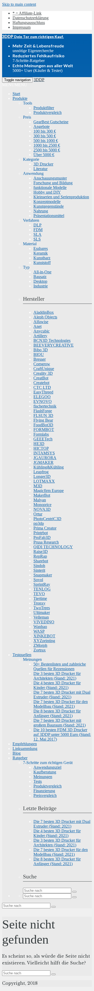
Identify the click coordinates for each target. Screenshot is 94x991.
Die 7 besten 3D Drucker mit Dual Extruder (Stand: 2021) (61, 694)
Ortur (37, 514)
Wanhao (40, 626)
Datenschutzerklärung (31, 18)
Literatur (40, 169)
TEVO (39, 594)
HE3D (38, 443)
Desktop (40, 281)
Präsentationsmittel (48, 215)
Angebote (41, 126)
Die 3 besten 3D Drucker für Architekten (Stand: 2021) (57, 675)
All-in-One (42, 272)
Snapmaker (42, 575)
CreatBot (40, 378)
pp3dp (38, 523)
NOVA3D (42, 509)
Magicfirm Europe (48, 490)
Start (16, 93)
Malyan (39, 500)
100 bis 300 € (44, 131)
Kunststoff (42, 262)
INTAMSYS (44, 453)
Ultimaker (41, 612)
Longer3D (42, 476)
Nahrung (40, 211)
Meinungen (42, 776)
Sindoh (39, 565)
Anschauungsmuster (50, 178)
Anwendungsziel (47, 767)
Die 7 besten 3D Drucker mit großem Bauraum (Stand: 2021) (59, 722)
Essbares (40, 248)
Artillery (40, 336)
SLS (37, 239)
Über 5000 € (43, 154)
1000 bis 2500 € (46, 145)
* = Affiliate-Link (27, 13)
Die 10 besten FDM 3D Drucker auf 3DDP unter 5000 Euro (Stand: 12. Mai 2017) (62, 734)
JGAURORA (44, 458)
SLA (37, 234)
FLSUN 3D (43, 415)
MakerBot (41, 495)
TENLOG (42, 589)
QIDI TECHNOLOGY (53, 547)
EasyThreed (43, 392)
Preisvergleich (45, 795)
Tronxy (39, 603)
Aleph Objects (45, 317)
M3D (37, 486)
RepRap (40, 556)
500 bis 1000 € (45, 140)
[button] (14, 85)
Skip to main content (19, 4)
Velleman (41, 617)
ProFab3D (42, 537)
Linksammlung (25, 748)
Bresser (39, 359)
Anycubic (41, 331)
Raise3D (40, 551)
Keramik (40, 253)
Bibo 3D (40, 350)
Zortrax (39, 650)
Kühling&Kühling (48, 467)
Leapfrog (41, 472)
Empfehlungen (25, 744)
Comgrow (41, 364)
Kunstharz (41, 258)
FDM (38, 229)
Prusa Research (46, 542)
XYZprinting (44, 640)
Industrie (40, 286)
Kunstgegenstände (48, 206)
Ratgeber (20, 758)
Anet (37, 326)
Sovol (38, 579)
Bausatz (39, 276)
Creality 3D (43, 373)
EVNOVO (42, 401)
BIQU (38, 354)
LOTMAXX (44, 481)
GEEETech (42, 439)
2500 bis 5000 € (46, 150)
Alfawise (40, 321)
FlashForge (42, 411)
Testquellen (22, 655)
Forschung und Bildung (53, 183)
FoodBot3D (43, 425)
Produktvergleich (47, 112)
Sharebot (40, 561)
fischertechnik (44, 406)
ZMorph (40, 645)
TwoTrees (41, 608)
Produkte (20, 98)
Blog (17, 753)
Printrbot (40, 533)
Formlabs (41, 434)
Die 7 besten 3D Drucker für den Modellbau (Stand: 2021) (60, 704)
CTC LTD (42, 387)
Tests (37, 781)
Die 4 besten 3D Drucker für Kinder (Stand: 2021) (57, 685)
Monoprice (42, 504)
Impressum (22, 27)
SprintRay (41, 584)
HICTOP (41, 448)
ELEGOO (42, 397)
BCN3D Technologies (51, 340)
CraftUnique (43, 368)
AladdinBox (43, 312)
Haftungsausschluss (29, 22)
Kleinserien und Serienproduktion (61, 197)
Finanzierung (44, 791)
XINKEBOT (44, 636)
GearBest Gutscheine (50, 122)
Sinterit (39, 570)
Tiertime (40, 598)
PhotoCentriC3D (47, 518)
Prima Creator (44, 528)
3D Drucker (43, 164)
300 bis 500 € (44, 136)
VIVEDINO (43, 622)
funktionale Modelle (50, 187)
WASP (39, 631)
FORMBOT (43, 429)
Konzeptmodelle (47, 201)
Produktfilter (43, 108)
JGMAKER (43, 462)
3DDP (39, 79)
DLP (37, 225)
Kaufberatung (44, 772)
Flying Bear (43, 420)
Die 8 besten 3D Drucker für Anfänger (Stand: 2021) (57, 713)
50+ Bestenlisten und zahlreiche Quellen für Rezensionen (59, 666)
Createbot (41, 382)
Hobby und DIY (47, 192)
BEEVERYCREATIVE (53, 345)
